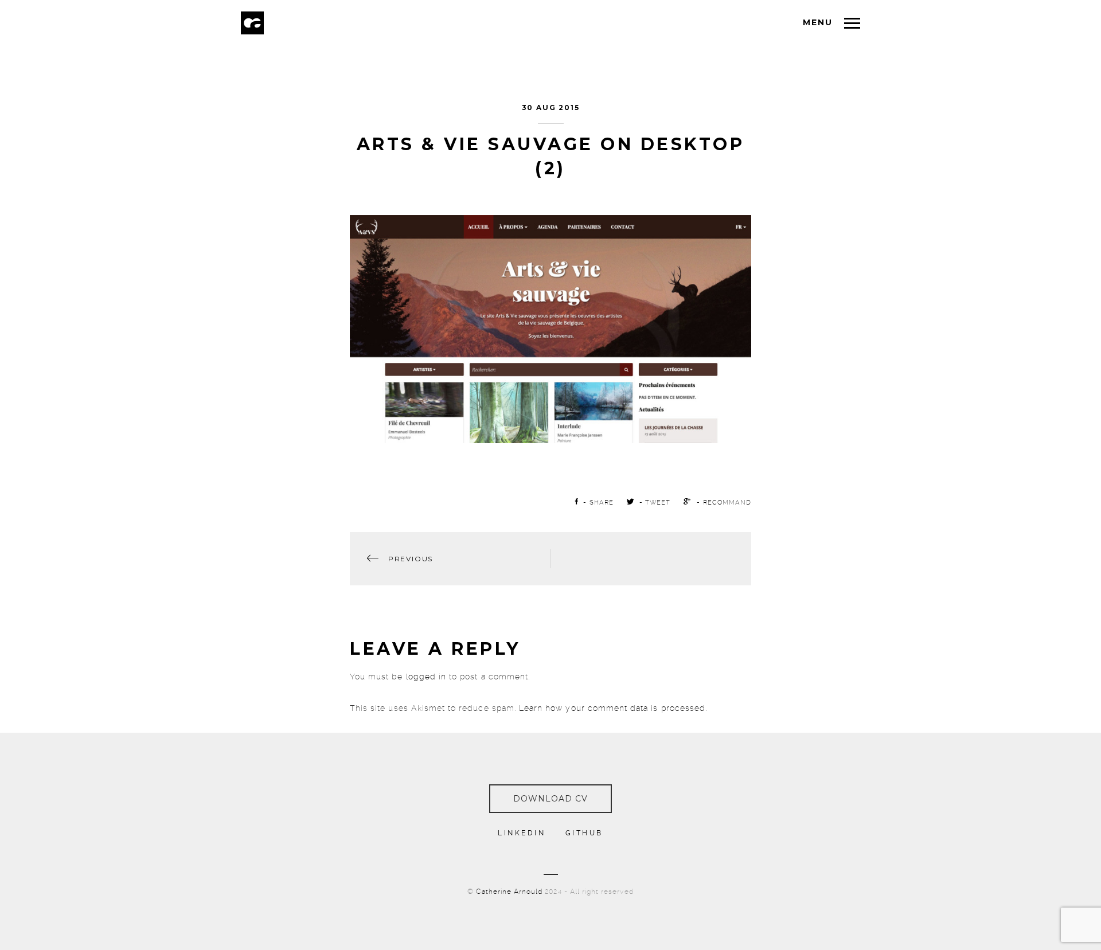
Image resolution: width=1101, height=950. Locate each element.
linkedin (522, 833)
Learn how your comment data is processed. (613, 708)
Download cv (550, 798)
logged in (426, 676)
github (584, 833)
